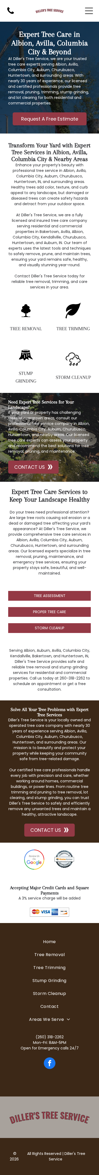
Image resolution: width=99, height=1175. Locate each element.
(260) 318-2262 (50, 1037)
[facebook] (49, 1063)
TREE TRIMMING (73, 328)
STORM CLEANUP (73, 377)
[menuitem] (49, 941)
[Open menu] (89, 11)
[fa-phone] (10, 13)
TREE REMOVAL (26, 328)
